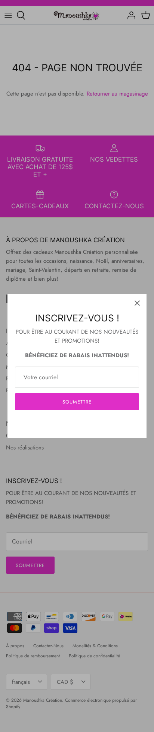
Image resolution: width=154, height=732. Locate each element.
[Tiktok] (88, 424)
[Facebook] (66, 424)
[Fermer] (137, 303)
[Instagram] (77, 424)
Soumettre (77, 401)
